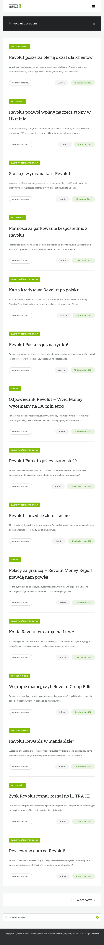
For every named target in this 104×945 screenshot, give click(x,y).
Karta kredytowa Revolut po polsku (44, 290)
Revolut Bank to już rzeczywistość (43, 461)
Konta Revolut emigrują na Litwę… (43, 632)
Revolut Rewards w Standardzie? (41, 741)
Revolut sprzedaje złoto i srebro (39, 515)
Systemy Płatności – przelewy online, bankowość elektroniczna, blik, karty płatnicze (47, 934)
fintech (15, 389)
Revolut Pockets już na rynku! (38, 344)
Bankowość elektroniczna (24, 163)
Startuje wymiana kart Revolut (39, 173)
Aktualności (17, 101)
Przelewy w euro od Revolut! (37, 851)
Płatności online (19, 47)
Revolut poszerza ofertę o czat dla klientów (51, 57)
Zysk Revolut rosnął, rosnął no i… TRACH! (49, 796)
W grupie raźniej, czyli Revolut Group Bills (50, 686)
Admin (61, 83)
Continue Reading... (20, 83)
